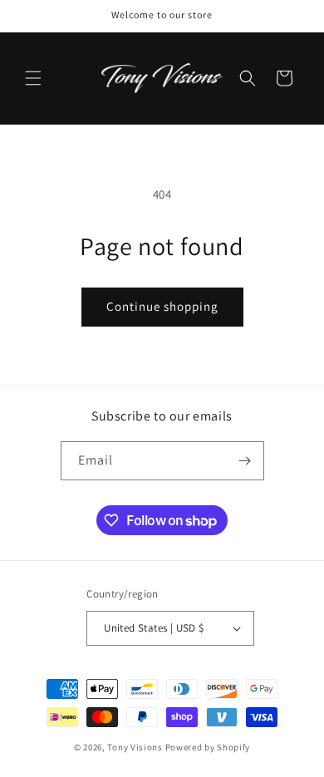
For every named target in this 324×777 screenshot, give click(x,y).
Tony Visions (134, 747)
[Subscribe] (245, 460)
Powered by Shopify (208, 747)
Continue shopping (162, 306)
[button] (33, 78)
